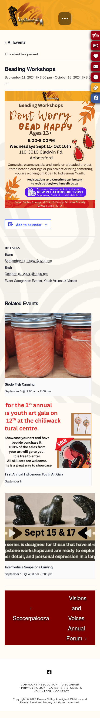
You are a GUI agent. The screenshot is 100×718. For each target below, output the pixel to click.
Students (74, 687)
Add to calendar (28, 224)
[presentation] (48, 345)
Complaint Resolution (39, 684)
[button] (64, 18)
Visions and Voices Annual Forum (76, 618)
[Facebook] (50, 672)
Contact (62, 691)
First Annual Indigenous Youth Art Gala (34, 474)
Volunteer (42, 691)
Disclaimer (70, 684)
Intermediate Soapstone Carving (29, 567)
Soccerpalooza (31, 618)
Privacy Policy (33, 687)
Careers (56, 687)
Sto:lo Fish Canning (20, 384)
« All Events (15, 42)
